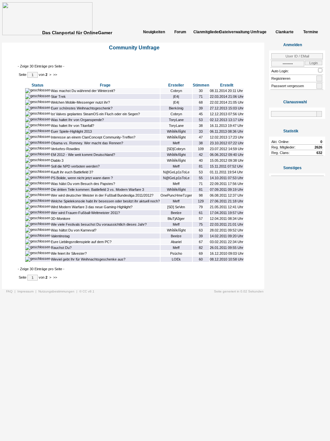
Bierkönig (176, 108)
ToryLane (176, 120)
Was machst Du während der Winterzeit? (83, 91)
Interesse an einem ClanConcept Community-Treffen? (93, 137)
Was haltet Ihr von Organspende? (77, 120)
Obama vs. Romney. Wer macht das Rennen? (87, 143)
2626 (318, 147)
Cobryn (176, 91)
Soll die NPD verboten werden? (75, 166)
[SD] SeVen (176, 207)
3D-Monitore (60, 219)
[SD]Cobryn (176, 149)
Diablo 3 (57, 160)
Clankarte (285, 32)
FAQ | (11, 291)
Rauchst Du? (61, 248)
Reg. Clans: (280, 153)
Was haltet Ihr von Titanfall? (72, 126)
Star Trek (58, 96)
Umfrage (258, 32)
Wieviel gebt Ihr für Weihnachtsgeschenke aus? (88, 259)
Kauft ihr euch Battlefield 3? (72, 172)
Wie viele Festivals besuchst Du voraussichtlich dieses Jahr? (99, 224)
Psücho (176, 253)
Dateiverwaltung (232, 32)
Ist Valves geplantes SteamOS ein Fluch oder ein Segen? (95, 114)
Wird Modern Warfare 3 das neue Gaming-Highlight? (91, 207)
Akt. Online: (280, 142)
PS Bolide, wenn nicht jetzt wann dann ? (82, 178)
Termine (310, 32)
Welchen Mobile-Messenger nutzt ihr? (80, 102)
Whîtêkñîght (176, 131)
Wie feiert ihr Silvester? (69, 253)
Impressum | (27, 291)
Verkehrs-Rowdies (65, 149)
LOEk (176, 259)
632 (319, 153)
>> (55, 75)
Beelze (176, 213)
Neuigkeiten (154, 32)
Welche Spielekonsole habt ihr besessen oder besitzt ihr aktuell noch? (105, 201)
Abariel (176, 242)
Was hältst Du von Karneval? (73, 230)
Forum (180, 32)
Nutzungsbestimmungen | (58, 291)
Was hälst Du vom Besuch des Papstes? (83, 184)
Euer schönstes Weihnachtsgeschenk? (81, 108)
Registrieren (280, 78)
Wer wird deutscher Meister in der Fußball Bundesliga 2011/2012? (102, 195)
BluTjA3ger (176, 219)
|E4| (176, 96)
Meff (176, 143)
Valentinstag (60, 236)
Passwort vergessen (287, 86)
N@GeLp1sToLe (176, 172)
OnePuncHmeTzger (176, 195)
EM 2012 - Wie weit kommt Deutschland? (83, 155)
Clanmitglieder (206, 32)
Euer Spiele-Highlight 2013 (71, 131)
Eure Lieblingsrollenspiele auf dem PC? (81, 242)
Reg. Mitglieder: (283, 147)
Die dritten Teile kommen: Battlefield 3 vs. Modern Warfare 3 (97, 189)
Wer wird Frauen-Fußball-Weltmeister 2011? (85, 213)
